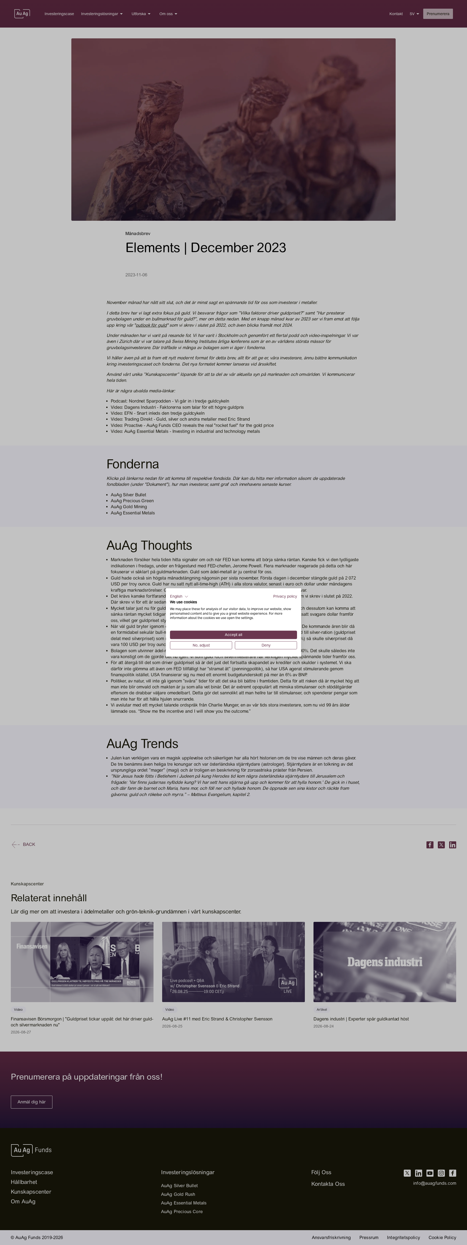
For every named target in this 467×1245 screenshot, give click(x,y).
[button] (179, 596)
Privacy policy (285, 596)
